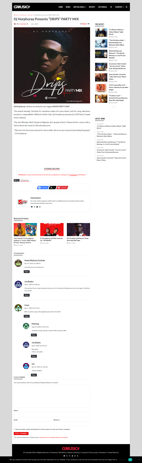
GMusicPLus (62, 452)
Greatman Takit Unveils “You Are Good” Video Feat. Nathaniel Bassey (117, 66)
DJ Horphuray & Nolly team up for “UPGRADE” (51, 239)
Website (56, 420)
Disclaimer (102, 452)
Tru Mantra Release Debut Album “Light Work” (116, 32)
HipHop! (92, 7)
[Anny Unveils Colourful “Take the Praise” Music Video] (101, 77)
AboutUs (77, 452)
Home (61, 7)
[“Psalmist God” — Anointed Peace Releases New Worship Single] (101, 99)
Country (118, 7)
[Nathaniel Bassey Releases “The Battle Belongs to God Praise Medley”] (101, 54)
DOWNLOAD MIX (52, 168)
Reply (27, 271)
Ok (130, 459)
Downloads (23, 15)
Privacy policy (93, 452)
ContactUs (84, 452)
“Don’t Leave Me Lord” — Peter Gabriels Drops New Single (118, 87)
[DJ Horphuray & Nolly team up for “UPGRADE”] (51, 229)
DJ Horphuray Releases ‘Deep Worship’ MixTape (77, 239)
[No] (139, 460)
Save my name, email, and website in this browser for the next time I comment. (43, 429)
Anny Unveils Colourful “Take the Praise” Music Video (117, 76)
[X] (34, 207)
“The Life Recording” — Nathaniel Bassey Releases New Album (117, 42)
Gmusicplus (23, 24)
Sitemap (70, 452)
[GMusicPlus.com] (22, 7)
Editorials (102, 7)
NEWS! (68, 7)
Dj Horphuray (25, 180)
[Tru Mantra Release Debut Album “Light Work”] (101, 33)
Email (16, 420)
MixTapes (30, 15)
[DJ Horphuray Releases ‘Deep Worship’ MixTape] (78, 229)
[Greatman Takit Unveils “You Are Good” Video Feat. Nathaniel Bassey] (101, 67)
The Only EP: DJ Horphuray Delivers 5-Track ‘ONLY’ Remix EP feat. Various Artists (25, 240)
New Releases (79, 7)
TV (111, 7)
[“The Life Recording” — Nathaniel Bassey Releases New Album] (101, 43)
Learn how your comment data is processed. (53, 437)
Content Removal (113, 452)
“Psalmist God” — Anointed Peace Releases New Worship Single (118, 98)
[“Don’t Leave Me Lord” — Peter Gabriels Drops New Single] (101, 88)
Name (16, 410)
